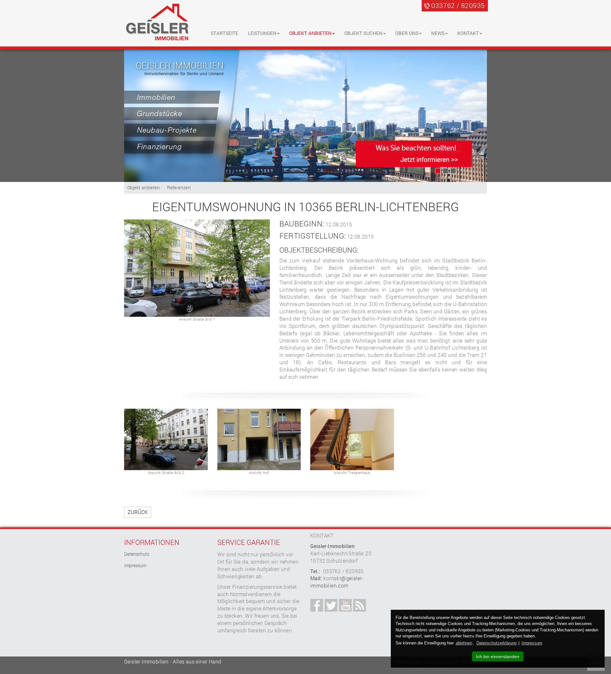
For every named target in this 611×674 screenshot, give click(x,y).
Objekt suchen (363, 33)
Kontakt (468, 33)
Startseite (224, 33)
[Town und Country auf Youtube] (345, 605)
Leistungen (262, 33)
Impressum (135, 565)
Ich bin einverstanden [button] (497, 656)
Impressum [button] (532, 643)
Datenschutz (136, 554)
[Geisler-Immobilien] (157, 22)
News (438, 33)
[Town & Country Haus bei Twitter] (331, 605)
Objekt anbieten (310, 33)
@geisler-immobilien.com (336, 582)
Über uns (406, 33)
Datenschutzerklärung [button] (496, 643)
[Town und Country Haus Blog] (359, 605)
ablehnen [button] (464, 643)
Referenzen (179, 187)
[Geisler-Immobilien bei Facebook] (316, 605)
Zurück (138, 512)
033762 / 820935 (458, 5)
